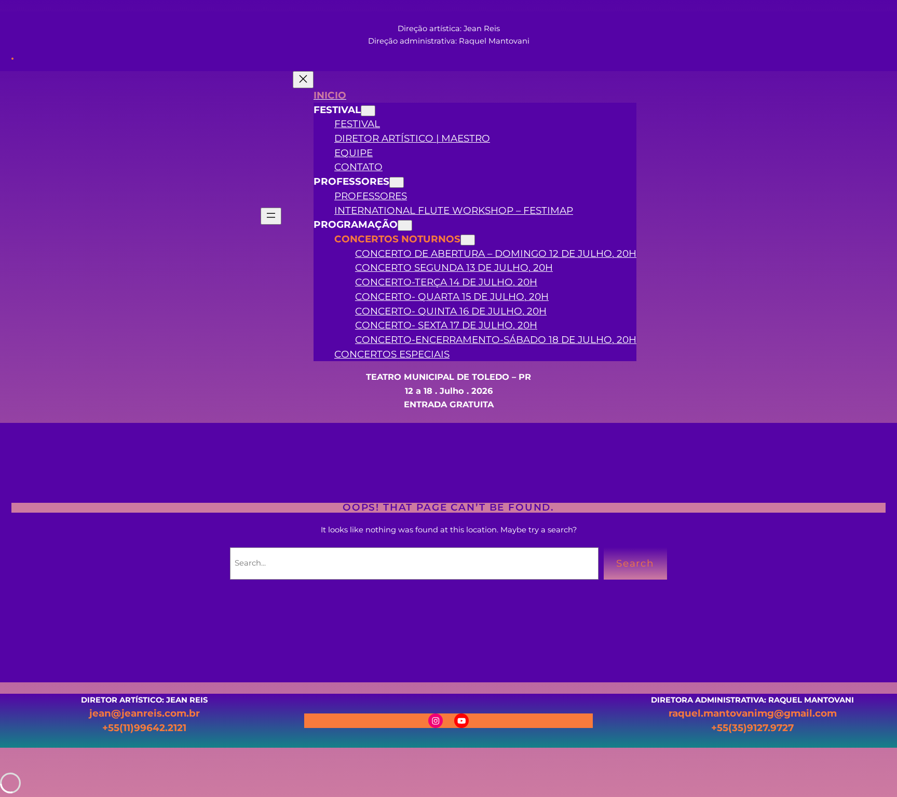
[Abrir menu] (271, 216)
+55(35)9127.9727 (752, 728)
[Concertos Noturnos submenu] (467, 240)
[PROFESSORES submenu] (396, 182)
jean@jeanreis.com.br (144, 713)
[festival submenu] (368, 110)
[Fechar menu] (303, 79)
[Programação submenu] (405, 225)
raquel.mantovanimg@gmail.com (753, 713)
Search (635, 563)
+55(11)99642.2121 (144, 728)
